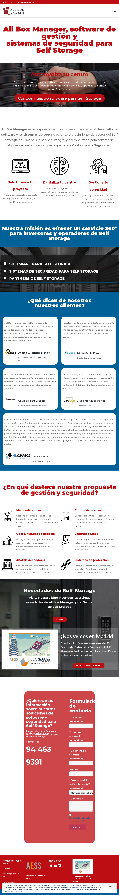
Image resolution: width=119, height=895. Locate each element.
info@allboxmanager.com (27, 2)
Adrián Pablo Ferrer (89, 353)
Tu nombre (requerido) (76, 719)
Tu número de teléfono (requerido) (77, 754)
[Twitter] (51, 866)
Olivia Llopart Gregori (31, 400)
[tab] (59, 264)
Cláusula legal (83, 818)
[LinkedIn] (59, 866)
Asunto (73, 769)
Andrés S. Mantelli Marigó (34, 352)
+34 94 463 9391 (10, 2)
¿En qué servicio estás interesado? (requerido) (79, 784)
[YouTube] (55, 866)
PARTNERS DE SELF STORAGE (37, 278)
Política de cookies (16, 891)
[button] (57, 105)
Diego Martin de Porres (91, 400)
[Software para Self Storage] (81, 793)
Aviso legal (6, 868)
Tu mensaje (76, 798)
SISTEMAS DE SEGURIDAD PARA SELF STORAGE (53, 271)
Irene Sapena (40, 456)
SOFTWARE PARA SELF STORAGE (40, 264)
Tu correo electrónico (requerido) (76, 736)
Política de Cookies (9, 882)
